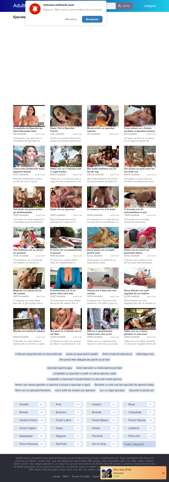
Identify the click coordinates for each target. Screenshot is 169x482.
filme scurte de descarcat (117, 354)
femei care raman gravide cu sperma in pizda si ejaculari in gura (52, 384)
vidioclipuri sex (145, 354)
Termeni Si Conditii (81, 476)
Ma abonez (92, 19)
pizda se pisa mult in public (82, 354)
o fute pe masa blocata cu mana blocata (38, 354)
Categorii (150, 6)
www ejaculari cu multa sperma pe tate (99, 367)
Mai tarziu (71, 19)
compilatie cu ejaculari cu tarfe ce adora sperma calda (84, 373)
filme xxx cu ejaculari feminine (33, 390)
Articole (56, 476)
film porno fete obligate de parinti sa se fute (85, 359)
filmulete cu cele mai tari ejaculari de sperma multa (124, 384)
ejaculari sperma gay (59, 367)
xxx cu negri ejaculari (112, 390)
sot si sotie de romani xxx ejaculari (75, 390)
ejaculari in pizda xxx (141, 390)
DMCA (66, 476)
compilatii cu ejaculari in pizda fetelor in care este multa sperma (84, 379)
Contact (96, 476)
